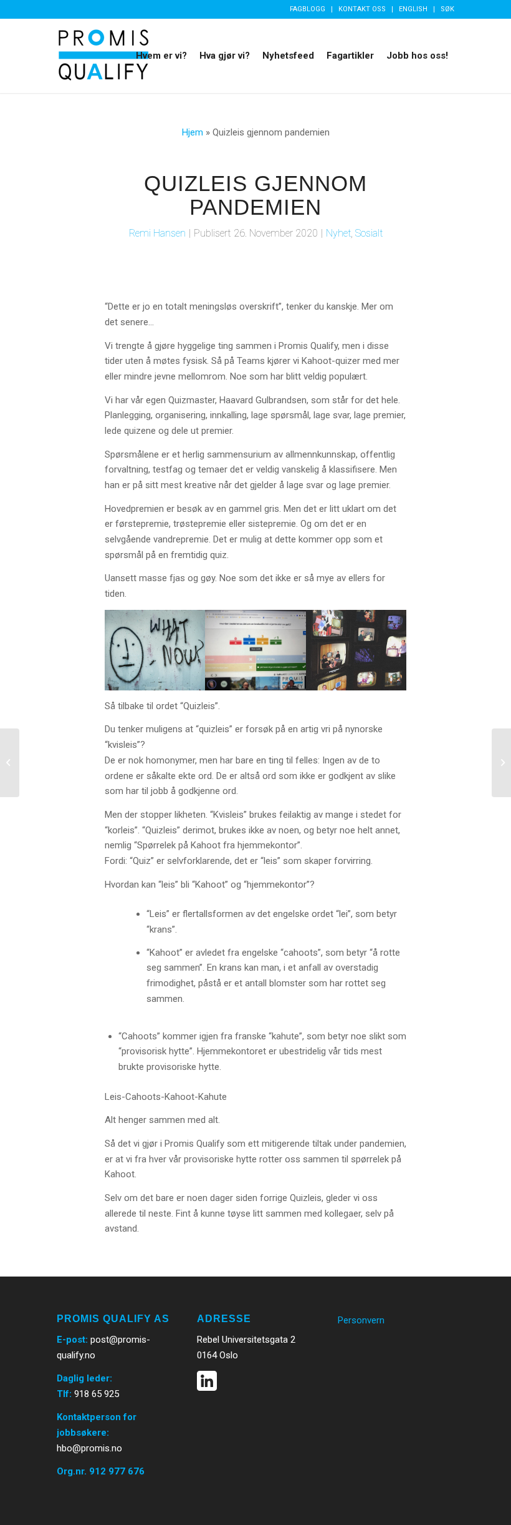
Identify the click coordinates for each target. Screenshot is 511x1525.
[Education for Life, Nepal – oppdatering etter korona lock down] (501, 762)
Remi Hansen (157, 233)
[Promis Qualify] (103, 55)
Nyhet (338, 233)
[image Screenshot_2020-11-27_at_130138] (155, 650)
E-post (71, 1339)
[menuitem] (308, 9)
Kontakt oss (362, 9)
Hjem (192, 132)
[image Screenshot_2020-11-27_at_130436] (357, 650)
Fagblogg (307, 9)
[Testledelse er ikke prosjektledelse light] (9, 762)
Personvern (361, 1320)
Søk (447, 9)
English (413, 9)
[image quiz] (256, 650)
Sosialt (369, 233)
